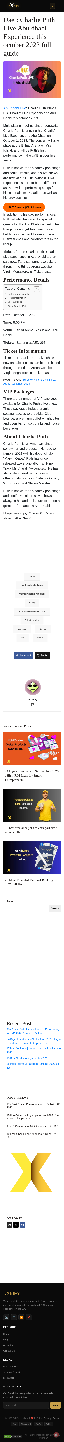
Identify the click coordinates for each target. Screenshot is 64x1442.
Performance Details (18, 294)
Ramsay (32, 699)
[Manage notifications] (56, 1434)
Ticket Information (17, 297)
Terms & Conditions (13, 1372)
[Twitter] (16, 1225)
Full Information (32, 620)
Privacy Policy (10, 1366)
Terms (56, 1418)
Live (14, 108)
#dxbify (32, 576)
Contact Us (9, 1350)
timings (43, 629)
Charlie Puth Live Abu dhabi (32, 594)
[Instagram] (9, 1225)
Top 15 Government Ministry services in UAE (32, 1126)
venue (40, 638)
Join (55, 1405)
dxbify (32, 603)
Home (6, 1334)
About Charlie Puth (17, 306)
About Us (8, 1345)
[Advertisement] (23, 544)
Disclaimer (8, 1377)
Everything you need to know (32, 611)
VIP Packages (15, 301)
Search (11, 901)
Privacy (47, 1418)
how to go (22, 629)
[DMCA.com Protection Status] (12, 1436)
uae (22, 638)
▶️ (21, 1317)
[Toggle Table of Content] (35, 289)
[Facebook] (22, 1225)
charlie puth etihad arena (32, 585)
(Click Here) (24, 207)
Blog (5, 1339)
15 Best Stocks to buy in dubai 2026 (27, 1058)
